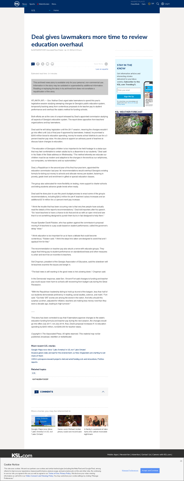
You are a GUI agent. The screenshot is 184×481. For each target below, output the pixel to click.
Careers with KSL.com (161, 454)
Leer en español (102, 69)
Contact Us (146, 454)
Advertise (135, 454)
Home (56, 10)
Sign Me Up (129, 96)
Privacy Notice (121, 104)
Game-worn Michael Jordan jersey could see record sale (70, 430)
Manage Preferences (130, 470)
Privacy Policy (65, 473)
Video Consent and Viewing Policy (39, 476)
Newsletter (125, 454)
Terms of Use (131, 103)
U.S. (33, 373)
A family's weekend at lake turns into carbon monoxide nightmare (96, 432)
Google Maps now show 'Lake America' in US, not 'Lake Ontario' (58, 349)
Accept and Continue (150, 470)
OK (181, 461)
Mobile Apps (112, 454)
